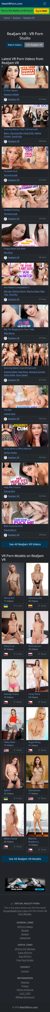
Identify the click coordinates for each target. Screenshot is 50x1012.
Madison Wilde (11, 94)
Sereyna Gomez (37, 371)
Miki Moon (9, 333)
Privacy (25, 986)
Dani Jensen (34, 790)
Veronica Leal (10, 175)
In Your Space (11, 90)
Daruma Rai (16, 133)
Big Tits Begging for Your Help (19, 329)
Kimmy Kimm (19, 291)
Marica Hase (33, 291)
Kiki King (8, 252)
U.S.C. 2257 (25, 993)
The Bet (7, 409)
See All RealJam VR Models (25, 859)
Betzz (6, 133)
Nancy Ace (9, 597)
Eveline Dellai (10, 371)
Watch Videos (15, 44)
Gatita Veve (9, 413)
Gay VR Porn (25, 956)
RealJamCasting (11, 209)
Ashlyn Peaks (10, 452)
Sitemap (25, 982)
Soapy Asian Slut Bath (15, 248)
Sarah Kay (17, 136)
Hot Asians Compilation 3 (16, 287)
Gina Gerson (34, 646)
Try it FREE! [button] (41, 11)
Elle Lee (7, 291)
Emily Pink (28, 133)
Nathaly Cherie (11, 694)
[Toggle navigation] (44, 3)
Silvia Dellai (9, 375)
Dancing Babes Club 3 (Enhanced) (21, 129)
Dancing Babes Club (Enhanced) (20, 367)
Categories (25, 937)
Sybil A (7, 790)
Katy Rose (23, 371)
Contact (25, 971)
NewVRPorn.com (12, 3)
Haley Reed (9, 742)
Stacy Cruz (9, 646)
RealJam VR (13, 99)
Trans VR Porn (25, 952)
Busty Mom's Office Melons (17, 448)
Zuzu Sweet (22, 375)
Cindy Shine (34, 694)
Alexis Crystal (10, 838)
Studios (25, 934)
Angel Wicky (34, 742)
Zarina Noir (9, 491)
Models (25, 930)
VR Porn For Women (25, 949)
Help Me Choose (12, 487)
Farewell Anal (10, 171)
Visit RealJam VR (34, 44)
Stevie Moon (10, 530)
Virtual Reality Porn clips (15, 910)
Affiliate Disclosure (25, 997)
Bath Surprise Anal (13, 526)
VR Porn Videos (25, 926)
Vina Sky (13, 294)
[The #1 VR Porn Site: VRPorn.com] (25, 884)
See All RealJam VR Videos (25, 544)
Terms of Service (25, 989)
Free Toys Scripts (25, 960)
